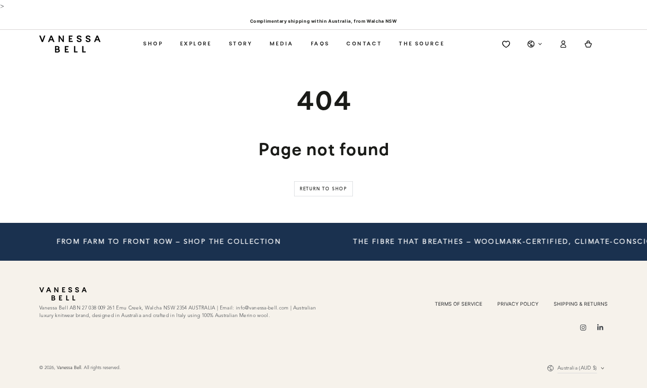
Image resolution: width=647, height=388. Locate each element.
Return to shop (323, 189)
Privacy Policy (518, 304)
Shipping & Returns (581, 304)
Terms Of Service (458, 304)
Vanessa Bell (69, 367)
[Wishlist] (506, 44)
